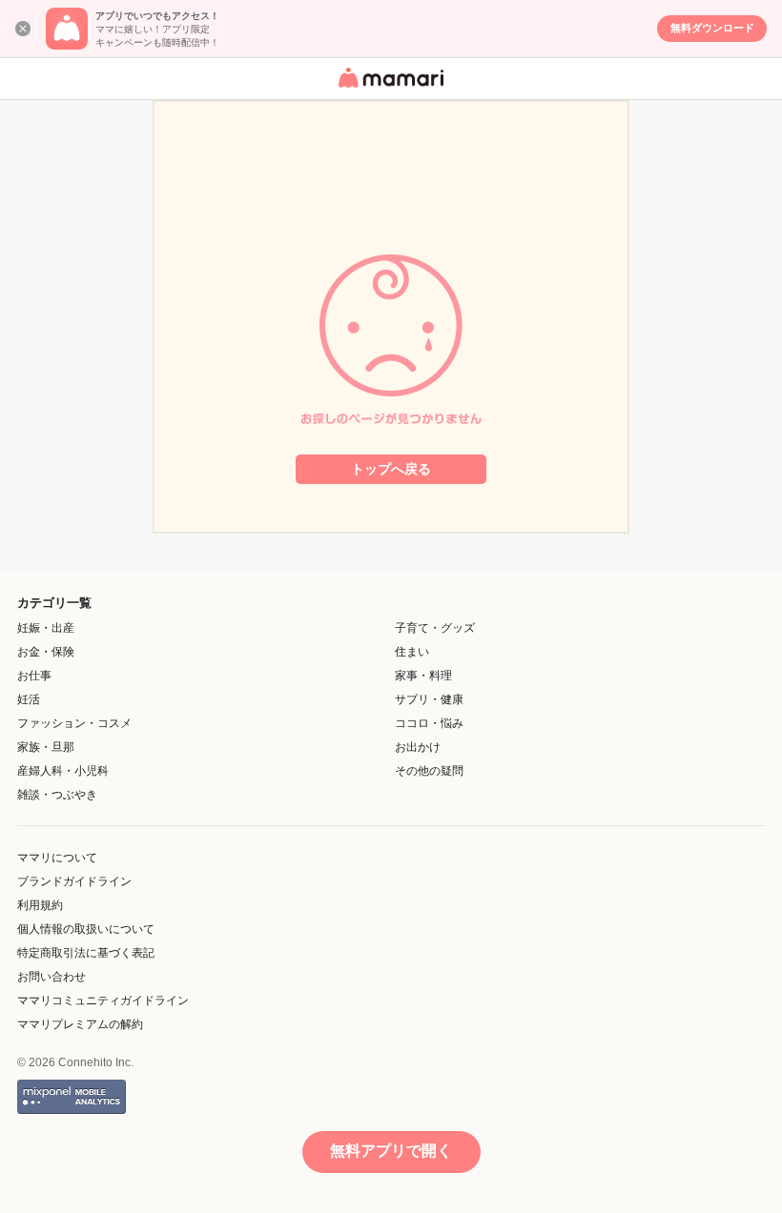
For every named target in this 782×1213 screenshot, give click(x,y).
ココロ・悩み (429, 723)
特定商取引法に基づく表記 (85, 953)
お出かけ (418, 747)
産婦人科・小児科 (63, 771)
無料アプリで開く (391, 1150)
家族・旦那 (45, 747)
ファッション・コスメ (74, 723)
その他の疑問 (429, 771)
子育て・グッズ (435, 628)
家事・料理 (423, 675)
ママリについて (57, 857)
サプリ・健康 (429, 699)
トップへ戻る (391, 468)
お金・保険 (45, 651)
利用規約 (40, 905)
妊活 (28, 699)
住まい (412, 651)
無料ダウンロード (712, 27)
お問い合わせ (51, 976)
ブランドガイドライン (74, 881)
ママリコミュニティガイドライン (103, 1000)
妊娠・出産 (45, 628)
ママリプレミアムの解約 (80, 1024)
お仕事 (34, 675)
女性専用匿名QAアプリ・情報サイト (388, 89)
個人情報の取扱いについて (85, 929)
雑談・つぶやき (57, 794)
